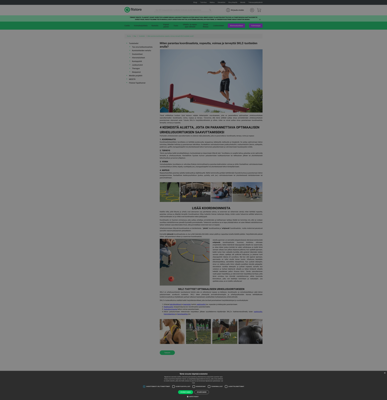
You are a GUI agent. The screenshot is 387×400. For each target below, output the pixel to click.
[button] (193, 397)
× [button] (384, 373)
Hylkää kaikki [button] (202, 392)
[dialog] (193, 200)
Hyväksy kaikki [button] (185, 392)
